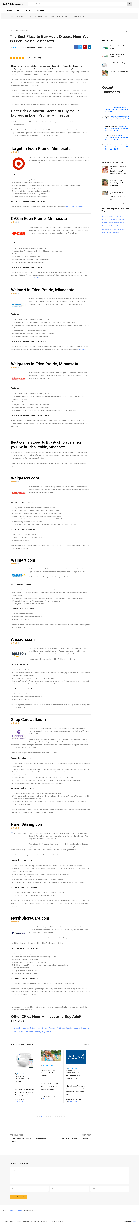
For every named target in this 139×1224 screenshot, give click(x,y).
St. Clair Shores (35, 1028)
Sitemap (36, 1221)
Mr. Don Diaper (18, 47)
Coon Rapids (16, 1028)
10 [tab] (57, 1116)
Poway (122, 222)
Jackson (77, 1028)
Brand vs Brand (78, 16)
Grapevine (25, 1028)
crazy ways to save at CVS (29, 278)
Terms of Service (15, 1221)
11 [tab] (59, 1116)
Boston (48, 1032)
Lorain (104, 226)
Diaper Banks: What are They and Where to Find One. (76, 1084)
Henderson (85, 1028)
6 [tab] (48, 1116)
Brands (20, 10)
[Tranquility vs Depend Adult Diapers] (105, 56)
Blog (28, 10)
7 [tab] (50, 1116)
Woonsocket (121, 229)
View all (86, 1044)
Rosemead (119, 216)
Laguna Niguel (113, 219)
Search (127, 31)
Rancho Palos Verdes (109, 229)
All (11, 16)
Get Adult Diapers (13, 3)
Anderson (14, 1032)
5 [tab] (46, 1116)
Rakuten (67, 346)
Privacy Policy (27, 1221)
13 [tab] (64, 1116)
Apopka (111, 216)
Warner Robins (114, 222)
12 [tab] (61, 1116)
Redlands (45, 1028)
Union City (37, 1032)
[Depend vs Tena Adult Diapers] (105, 48)
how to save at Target (74, 207)
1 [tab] (37, 1116)
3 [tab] (41, 1116)
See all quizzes (124, 204)
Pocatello (122, 219)
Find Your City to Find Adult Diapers (53, 1221)
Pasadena (69, 1028)
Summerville (116, 232)
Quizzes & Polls (39, 10)
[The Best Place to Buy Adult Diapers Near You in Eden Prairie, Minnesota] (76, 47)
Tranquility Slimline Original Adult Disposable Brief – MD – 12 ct (116, 109)
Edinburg (105, 216)
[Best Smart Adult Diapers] (105, 73)
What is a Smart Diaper (118, 63)
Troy (43, 1032)
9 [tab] (55, 1116)
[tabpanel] (25, 1075)
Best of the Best (24, 16)
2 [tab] (39, 1116)
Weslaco (52, 1028)
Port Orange (61, 1028)
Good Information (59, 16)
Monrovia (29, 1032)
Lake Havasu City (113, 226)
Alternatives (41, 16)
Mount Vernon (106, 232)
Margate (105, 222)
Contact (5, 1221)
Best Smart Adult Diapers (119, 71)
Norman (104, 219)
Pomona (22, 1032)
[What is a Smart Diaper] (105, 65)
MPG (135, 1222)
